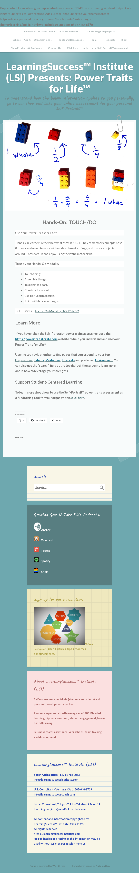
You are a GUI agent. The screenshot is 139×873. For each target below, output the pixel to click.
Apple (43, 572)
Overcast (46, 540)
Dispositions (24, 360)
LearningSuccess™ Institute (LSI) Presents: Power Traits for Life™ (69, 77)
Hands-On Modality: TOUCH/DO (57, 311)
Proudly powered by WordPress (47, 865)
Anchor (46, 529)
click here (77, 398)
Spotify (44, 561)
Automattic (102, 865)
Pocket (44, 550)
